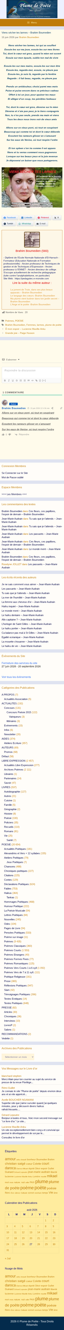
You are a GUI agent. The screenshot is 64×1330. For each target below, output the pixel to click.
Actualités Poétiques (15, 848)
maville (43, 1177)
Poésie (7, 818)
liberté (54, 1172)
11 (15, 1232)
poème (27, 1187)
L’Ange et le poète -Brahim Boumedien (30, 304)
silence (17, 1193)
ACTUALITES (9, 703)
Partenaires (10, 778)
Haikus (8, 893)
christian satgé (15, 1163)
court (45, 1163)
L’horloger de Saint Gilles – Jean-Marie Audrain (27, 624)
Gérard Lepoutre (20, 1172)
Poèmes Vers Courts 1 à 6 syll (20, 967)
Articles (8, 1012)
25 (15, 1244)
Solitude (24, 1193)
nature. (17, 1182)
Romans (8, 831)
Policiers (8, 822)
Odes (7, 923)
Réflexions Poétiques (15, 985)
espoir (44, 1168)
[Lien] (36, 380)
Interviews (9, 1020)
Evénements (11, 725)
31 (7, 1250)
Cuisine (8, 800)
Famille (8, 804)
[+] (44, 380)
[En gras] (5, 380)
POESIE (19, 320)
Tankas (10, 897)
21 (38, 1238)
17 (7, 1238)
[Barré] (17, 380)
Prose (7, 981)
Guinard (9, 1172)
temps (45, 1193)
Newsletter (10, 734)
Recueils (8, 826)
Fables (7, 888)
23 (54, 1238)
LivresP (8, 1025)
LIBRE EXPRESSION (13, 760)
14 (38, 1232)
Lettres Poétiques (13, 915)
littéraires (11, 721)
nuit (23, 1182)
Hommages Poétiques (16, 901)
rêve (12, 1193)
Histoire (8, 813)
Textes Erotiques (13, 998)
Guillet (51, 1168)
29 (46, 1244)
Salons (7, 1029)
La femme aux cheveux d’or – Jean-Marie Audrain (28, 602)
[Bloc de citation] (28, 380)
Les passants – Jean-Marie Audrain (21, 588)
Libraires (8, 774)
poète (40, 1187)
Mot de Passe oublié (12, 477)
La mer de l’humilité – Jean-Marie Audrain (24, 597)
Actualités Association (16, 699)
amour (10, 1159)
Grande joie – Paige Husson (19, 333)
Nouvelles (9, 919)
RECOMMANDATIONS (14, 1034)
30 (54, 1244)
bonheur (31, 1159)
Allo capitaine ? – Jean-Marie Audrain (21, 619)
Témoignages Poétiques (17, 994)
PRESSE (7, 1007)
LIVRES (6, 787)
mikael (52, 1176)
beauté (23, 1160)
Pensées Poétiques (14, 932)
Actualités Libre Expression (18, 765)
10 (7, 1232)
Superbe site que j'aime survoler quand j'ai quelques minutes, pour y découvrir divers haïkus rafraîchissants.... (29, 1106)
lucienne (9, 1176)
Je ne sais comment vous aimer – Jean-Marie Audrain (31, 584)
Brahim (51, 1159)
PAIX (32, 1182)
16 (54, 1232)
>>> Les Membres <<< (14, 494)
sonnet (31, 1193)
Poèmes (9, 320)
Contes (8, 879)
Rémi (7, 1193)
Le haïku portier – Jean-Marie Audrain (22, 628)
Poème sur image (13, 937)
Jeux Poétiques (15, 862)
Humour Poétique (13, 906)
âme (56, 1193)
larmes (40, 325)
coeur (29, 1163)
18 (15, 1238)
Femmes (31, 325)
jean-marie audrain (39, 1172)
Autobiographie (12, 791)
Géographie (10, 809)
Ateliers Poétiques (13, 857)
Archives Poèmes (13, 769)
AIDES (5, 738)
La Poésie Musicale (14, 910)
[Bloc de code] (32, 380)
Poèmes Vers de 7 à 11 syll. (19, 972)
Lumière (36, 1176)
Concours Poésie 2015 (19, 712)
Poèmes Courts (12, 950)
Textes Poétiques (13, 1003)
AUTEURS (7, 747)
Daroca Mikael (22, 1169)
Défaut (5, 756)
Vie (6, 835)
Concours (9, 707)
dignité (32, 1168)
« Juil (8, 1258)
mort (7, 1182)
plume (41, 1181)
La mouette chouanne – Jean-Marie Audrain (25, 641)
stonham (38, 1193)
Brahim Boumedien (28, 251)
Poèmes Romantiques (16, 963)
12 (23, 1232)
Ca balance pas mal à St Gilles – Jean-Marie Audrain (30, 632)
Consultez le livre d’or (13, 1137)
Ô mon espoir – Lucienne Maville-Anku (25, 329)
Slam (7, 990)
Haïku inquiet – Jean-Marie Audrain (20, 606)
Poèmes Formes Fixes (16, 959)
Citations (8, 875)
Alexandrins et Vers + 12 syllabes (22, 853)
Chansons (9, 866)
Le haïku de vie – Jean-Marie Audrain (21, 646)
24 (7, 1244)
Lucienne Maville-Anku (23, 1177)
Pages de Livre (12, 928)
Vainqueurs (15, 716)
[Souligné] (13, 380)
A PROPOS (8, 694)
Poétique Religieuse (14, 976)
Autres (7, 796)
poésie (51, 1188)
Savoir (7, 782)
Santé (10, 840)
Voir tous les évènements (16, 677)
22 (46, 1238)
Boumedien (41, 1159)
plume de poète (53, 325)
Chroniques (10, 1016)
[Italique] (9, 380)
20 (31, 1238)
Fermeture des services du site (19, 663)
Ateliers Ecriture (12, 743)
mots (11, 1182)
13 (31, 1232)
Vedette (6, 1038)
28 (38, 1244)
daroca (10, 1168)
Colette (37, 1163)
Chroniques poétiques (15, 871)
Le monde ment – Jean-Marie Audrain (22, 610)
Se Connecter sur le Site (15, 473)
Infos (6, 729)
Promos (8, 752)
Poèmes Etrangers (14, 954)
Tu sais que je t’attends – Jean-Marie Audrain (26, 593)
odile (27, 1182)
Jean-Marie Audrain (12, 518)
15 (46, 1232)
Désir (37, 1168)
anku (18, 1160)
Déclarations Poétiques (16, 884)
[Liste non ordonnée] (24, 380)
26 (23, 1244)
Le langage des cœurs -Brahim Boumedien (32, 295)
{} (40, 380)
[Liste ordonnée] (20, 380)
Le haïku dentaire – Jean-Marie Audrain (22, 615)
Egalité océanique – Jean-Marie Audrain (23, 637)
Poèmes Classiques (15, 945)
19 (23, 1238)
